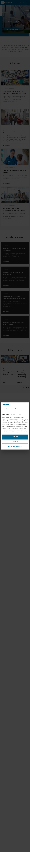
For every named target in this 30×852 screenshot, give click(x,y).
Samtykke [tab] (5, 409)
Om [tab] (25, 409)
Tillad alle (15, 436)
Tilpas (14, 441)
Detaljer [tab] (15, 409)
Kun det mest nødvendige (15, 446)
